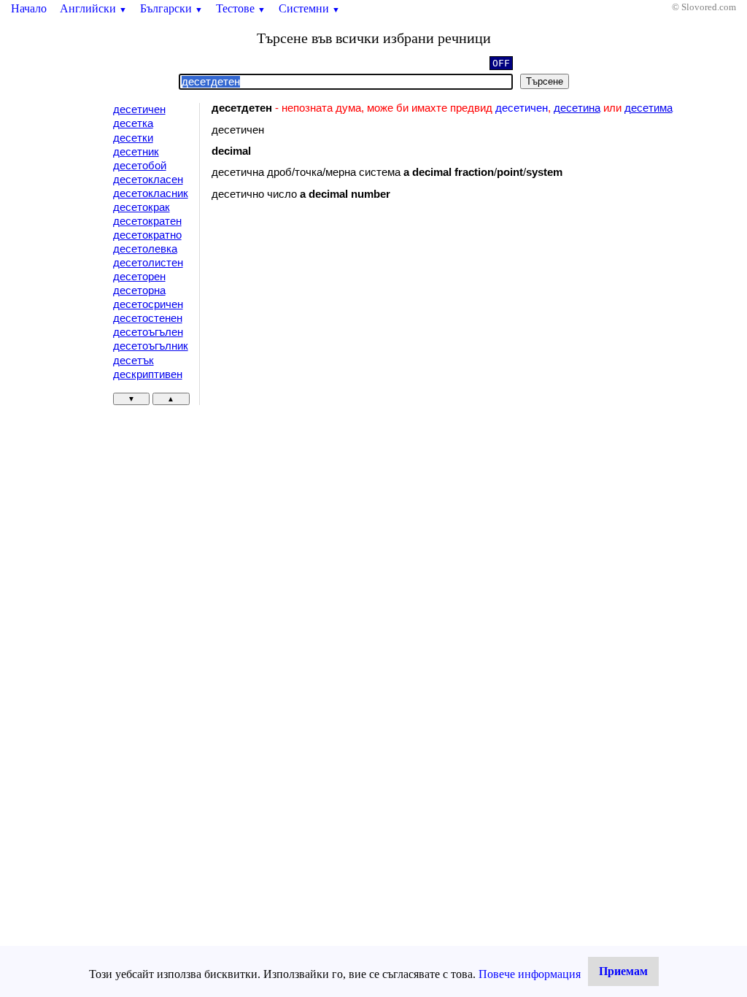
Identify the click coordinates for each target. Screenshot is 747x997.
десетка (133, 123)
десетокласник (150, 193)
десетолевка (145, 249)
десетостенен (147, 318)
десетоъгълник (150, 346)
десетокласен (148, 179)
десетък (133, 360)
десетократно (147, 235)
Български (171, 8)
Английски (93, 8)
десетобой (139, 166)
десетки (133, 138)
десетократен (147, 221)
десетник (136, 152)
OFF (501, 63)
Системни (309, 8)
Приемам (623, 971)
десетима (648, 108)
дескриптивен (147, 374)
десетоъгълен (148, 332)
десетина (577, 108)
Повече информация (530, 974)
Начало (29, 8)
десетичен (139, 109)
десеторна (139, 290)
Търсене (544, 81)
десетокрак (141, 207)
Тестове (241, 8)
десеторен (139, 276)
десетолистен (148, 263)
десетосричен (148, 304)
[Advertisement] (334, 331)
